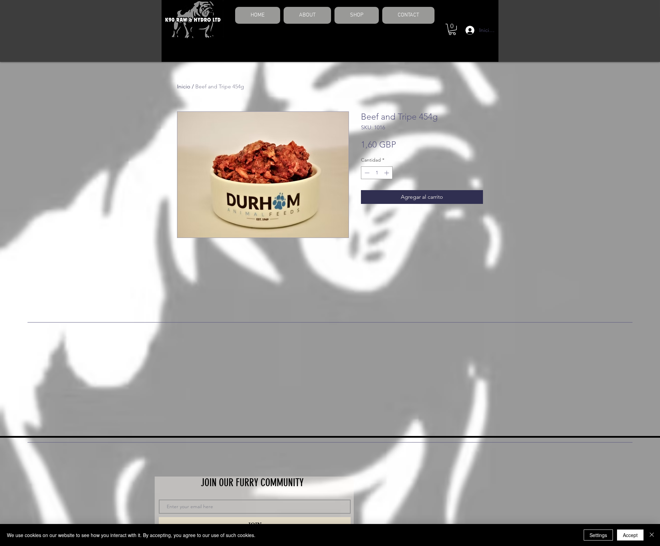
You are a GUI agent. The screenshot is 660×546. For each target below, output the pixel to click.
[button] (452, 29)
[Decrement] (366, 173)
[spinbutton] (377, 173)
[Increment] (387, 173)
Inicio (183, 86)
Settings (598, 535)
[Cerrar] (652, 534)
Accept (630, 535)
